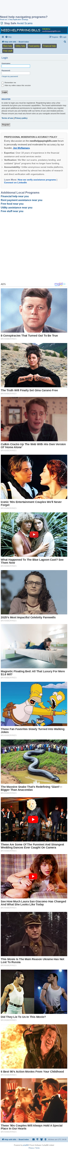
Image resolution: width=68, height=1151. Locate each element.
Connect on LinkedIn (15, 182)
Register (5, 125)
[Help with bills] (34, 30)
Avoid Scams (25, 23)
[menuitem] (8, 37)
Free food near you (12, 203)
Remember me (10, 83)
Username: (6, 63)
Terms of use (7, 118)
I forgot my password (10, 76)
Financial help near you (15, 196)
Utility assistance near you (16, 207)
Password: (6, 70)
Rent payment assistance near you (21, 200)
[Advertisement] (25, 8)
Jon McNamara (21, 148)
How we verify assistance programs (37, 179)
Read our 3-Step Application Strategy (14, 19)
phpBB (25, 1145)
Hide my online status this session (17, 85)
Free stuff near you (12, 211)
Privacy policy (21, 118)
